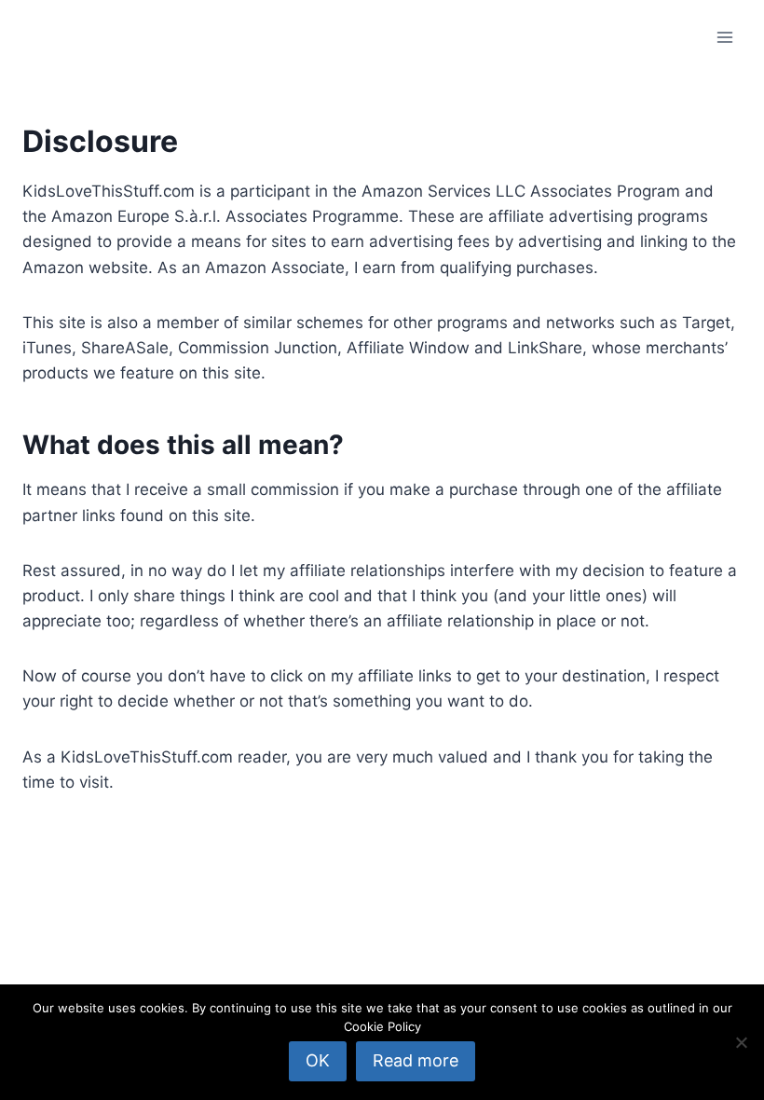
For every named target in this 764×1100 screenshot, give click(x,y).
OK (318, 1060)
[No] (740, 1042)
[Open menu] (724, 36)
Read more (415, 1060)
